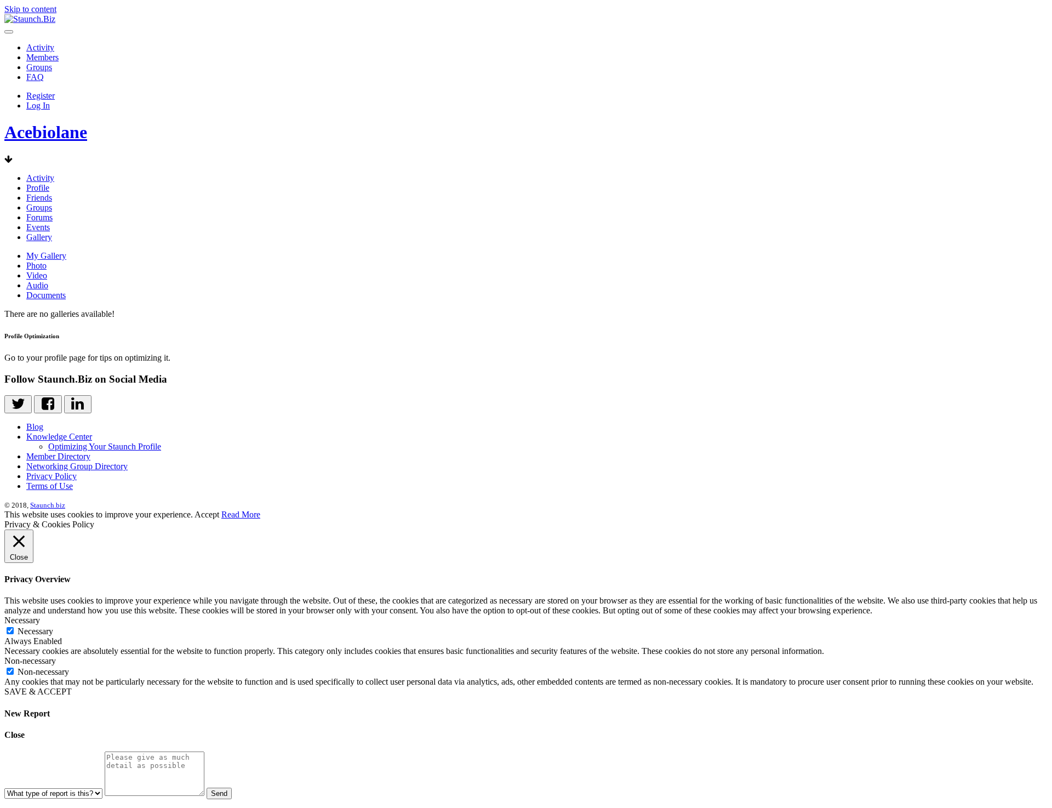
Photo (36, 265)
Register (40, 95)
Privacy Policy (51, 476)
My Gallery (46, 255)
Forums (39, 217)
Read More (240, 514)
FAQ (35, 77)
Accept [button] (207, 514)
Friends (39, 197)
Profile (37, 187)
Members (42, 57)
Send (219, 793)
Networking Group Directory (77, 466)
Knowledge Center (59, 436)
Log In (38, 105)
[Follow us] (18, 404)
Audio (37, 285)
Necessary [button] (22, 620)
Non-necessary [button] (30, 660)
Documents (46, 295)
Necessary (35, 631)
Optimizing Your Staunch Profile (104, 446)
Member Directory (58, 456)
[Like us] (47, 404)
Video (36, 275)
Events (38, 227)
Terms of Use (49, 486)
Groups (39, 67)
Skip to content (30, 9)
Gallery (39, 237)
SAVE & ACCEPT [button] (38, 691)
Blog (34, 426)
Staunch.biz (47, 505)
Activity (40, 47)
